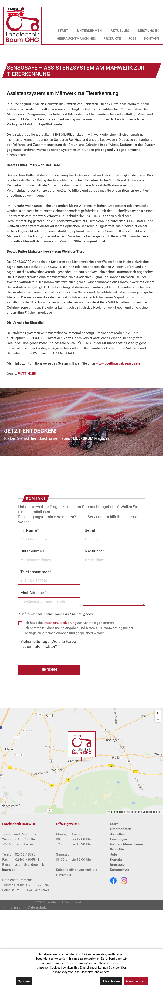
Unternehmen (32, 551)
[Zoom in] (158, 713)
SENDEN (49, 669)
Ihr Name (29, 530)
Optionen (24, 981)
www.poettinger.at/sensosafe (118, 363)
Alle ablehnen (111, 981)
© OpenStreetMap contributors (144, 811)
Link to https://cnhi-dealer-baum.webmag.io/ (37, 422)
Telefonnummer (35, 571)
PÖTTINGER (27, 374)
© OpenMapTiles (116, 811)
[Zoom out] (158, 719)
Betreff (91, 530)
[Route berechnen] (81, 746)
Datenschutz (37, 907)
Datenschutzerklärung (60, 623)
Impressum (15, 907)
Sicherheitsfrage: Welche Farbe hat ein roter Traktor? (48, 644)
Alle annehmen (135, 981)
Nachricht (94, 551)
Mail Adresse (33, 592)
